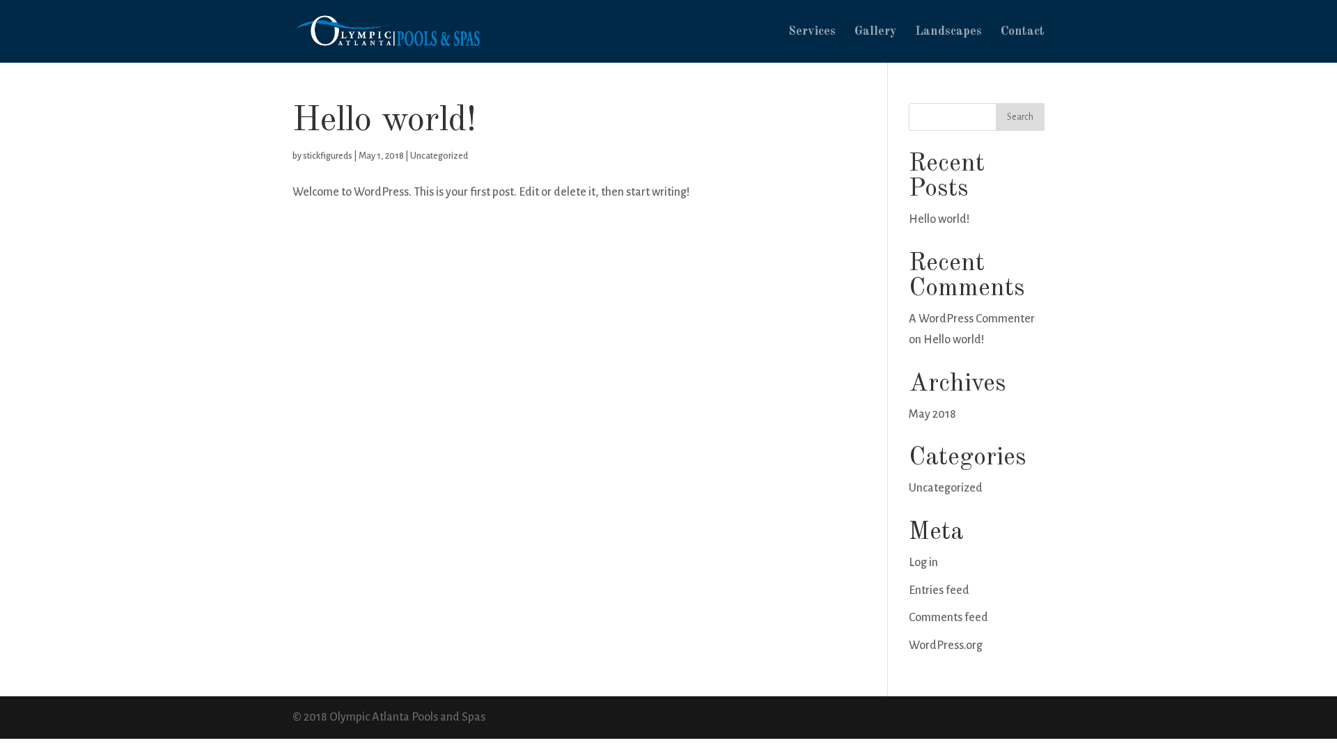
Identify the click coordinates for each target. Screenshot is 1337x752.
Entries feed (939, 590)
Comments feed (948, 617)
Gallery (875, 32)
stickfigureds (327, 156)
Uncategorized (439, 156)
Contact (1023, 32)
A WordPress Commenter (972, 319)
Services (812, 32)
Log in (923, 562)
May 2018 (932, 414)
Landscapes (948, 32)
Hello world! (384, 121)
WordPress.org (946, 645)
